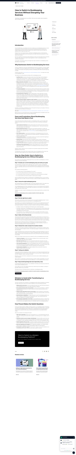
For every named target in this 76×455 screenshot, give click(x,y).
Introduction (54, 39)
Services (32, 2)
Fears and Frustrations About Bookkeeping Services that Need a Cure (56, 44)
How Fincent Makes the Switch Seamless (55, 54)
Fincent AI (67, 450)
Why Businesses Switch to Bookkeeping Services (56, 41)
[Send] (73, 448)
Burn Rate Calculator (34, 0)
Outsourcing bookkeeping (41, 85)
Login (46, 2)
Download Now (18, 195)
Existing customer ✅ (64, 444)
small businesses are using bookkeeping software (31, 72)
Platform (28, 2)
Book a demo (58, 2)
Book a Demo (21, 342)
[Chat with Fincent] (74, 453)
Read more (17, 374)
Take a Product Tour (52, 2)
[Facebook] (44, 351)
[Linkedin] (46, 351)
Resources (37, 2)
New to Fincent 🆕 (70, 444)
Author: (53, 27)
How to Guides (54, 32)
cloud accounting (32, 130)
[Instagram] (48, 351)
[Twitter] (42, 351)
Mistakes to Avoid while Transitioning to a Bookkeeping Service (55, 51)
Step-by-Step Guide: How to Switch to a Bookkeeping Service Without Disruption (56, 48)
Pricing (41, 2)
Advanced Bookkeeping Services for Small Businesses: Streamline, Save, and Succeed (33, 110)
